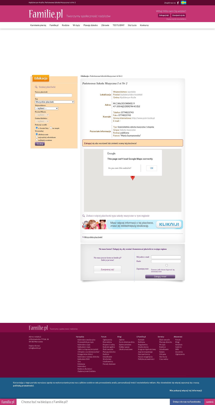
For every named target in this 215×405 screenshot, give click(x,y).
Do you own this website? (119, 168)
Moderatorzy (143, 347)
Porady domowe (109, 364)
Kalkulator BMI (84, 359)
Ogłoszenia (107, 340)
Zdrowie (105, 25)
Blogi (177, 342)
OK (151, 168)
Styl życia (132, 25)
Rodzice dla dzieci (85, 369)
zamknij (209, 402)
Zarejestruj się (178, 15)
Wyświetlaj (39, 131)
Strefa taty (107, 359)
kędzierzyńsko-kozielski (131, 94)
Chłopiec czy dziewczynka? (88, 352)
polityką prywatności (23, 385)
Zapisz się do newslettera (176, 19)
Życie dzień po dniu (127, 342)
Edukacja (84, 76)
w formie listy (43, 128)
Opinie (121, 340)
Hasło (138, 261)
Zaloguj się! (164, 15)
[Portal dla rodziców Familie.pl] (46, 18)
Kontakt (141, 340)
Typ (36, 99)
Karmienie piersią (38, 25)
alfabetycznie (43, 134)
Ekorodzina (107, 342)
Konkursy (144, 25)
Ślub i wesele (108, 349)
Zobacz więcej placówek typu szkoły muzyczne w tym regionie (117, 215)
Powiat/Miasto (40, 112)
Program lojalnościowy (147, 349)
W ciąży (76, 25)
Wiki (177, 349)
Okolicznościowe (126, 349)
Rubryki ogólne (109, 347)
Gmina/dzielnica (41, 118)
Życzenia (179, 352)
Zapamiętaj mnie (142, 269)
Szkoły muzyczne (128, 130)
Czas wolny (163, 359)
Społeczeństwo (125, 345)
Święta (161, 352)
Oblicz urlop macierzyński (88, 349)
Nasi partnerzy (144, 354)
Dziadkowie (107, 357)
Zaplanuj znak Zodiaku (87, 371)
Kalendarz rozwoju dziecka (88, 357)
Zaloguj (88, 143)
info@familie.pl (35, 348)
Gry (79, 361)
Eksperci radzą (109, 345)
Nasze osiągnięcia (145, 357)
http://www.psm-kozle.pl (143, 118)
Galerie (178, 347)
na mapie (55, 128)
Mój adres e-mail (142, 257)
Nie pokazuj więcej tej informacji (186, 390)
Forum (178, 340)
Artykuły (178, 345)
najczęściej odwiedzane (47, 137)
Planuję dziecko (91, 25)
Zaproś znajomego (145, 352)
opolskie (132, 91)
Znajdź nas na (170, 2)
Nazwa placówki (41, 92)
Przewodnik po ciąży (86, 342)
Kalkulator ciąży (84, 347)
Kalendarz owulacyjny (86, 340)
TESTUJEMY (118, 25)
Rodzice (65, 25)
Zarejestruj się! (107, 269)
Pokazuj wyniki (41, 125)
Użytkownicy (108, 361)
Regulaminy (143, 345)
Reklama (141, 342)
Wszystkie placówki (93, 237)
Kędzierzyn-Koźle (128, 97)
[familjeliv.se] (183, 3)
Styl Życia (163, 357)
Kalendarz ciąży (84, 345)
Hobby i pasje (124, 347)
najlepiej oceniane (45, 140)
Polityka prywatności (146, 359)
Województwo (40, 105)
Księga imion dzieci (85, 354)
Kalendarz (82, 366)
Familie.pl (54, 25)
